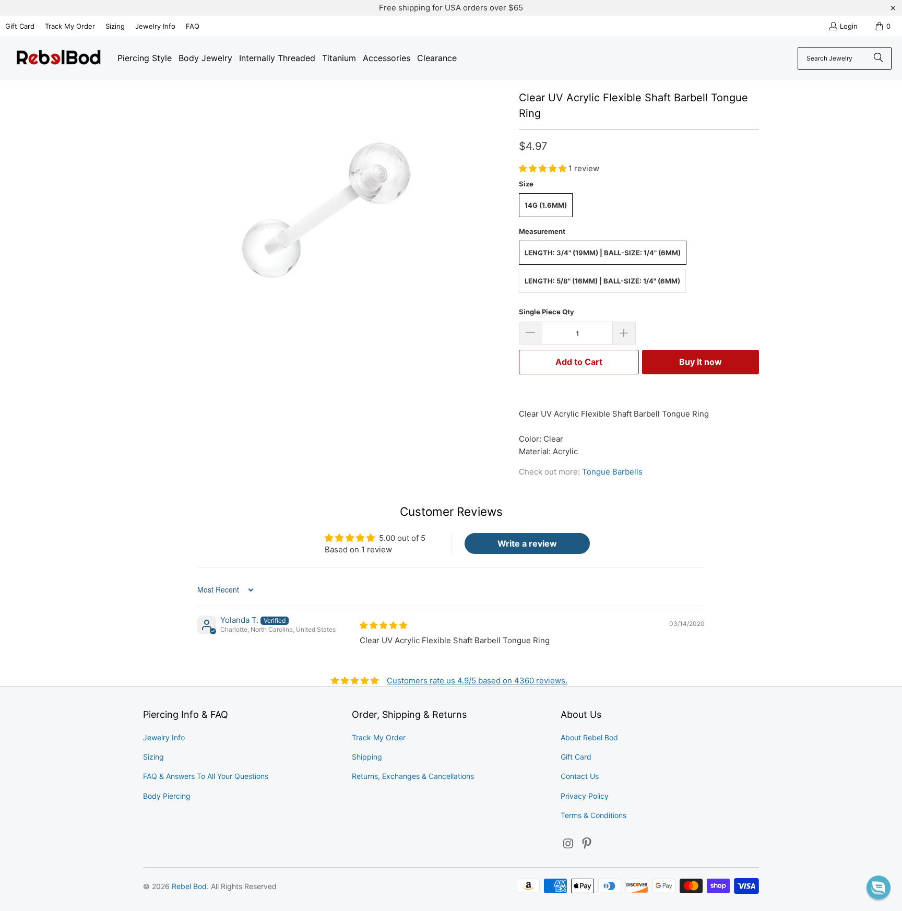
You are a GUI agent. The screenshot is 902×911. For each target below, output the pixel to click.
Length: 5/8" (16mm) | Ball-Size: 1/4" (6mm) (602, 281)
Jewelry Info (155, 26)
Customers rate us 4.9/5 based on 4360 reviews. (477, 680)
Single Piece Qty (546, 311)
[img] (383, 625)
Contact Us (580, 776)
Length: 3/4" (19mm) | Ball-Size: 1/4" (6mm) (603, 253)
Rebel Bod (189, 886)
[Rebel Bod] (58, 58)
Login (849, 26)
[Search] (878, 58)
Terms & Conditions (593, 815)
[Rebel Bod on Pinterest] (587, 843)
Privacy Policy (585, 795)
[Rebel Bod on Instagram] (568, 843)
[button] (543, 168)
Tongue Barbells (612, 472)
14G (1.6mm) (546, 205)
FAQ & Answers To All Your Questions (205, 776)
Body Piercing (167, 795)
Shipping (367, 756)
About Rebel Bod (589, 737)
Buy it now (700, 362)
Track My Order (70, 26)
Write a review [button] (527, 543)
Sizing (115, 26)
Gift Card (19, 26)
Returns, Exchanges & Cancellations (413, 776)
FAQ (192, 26)
